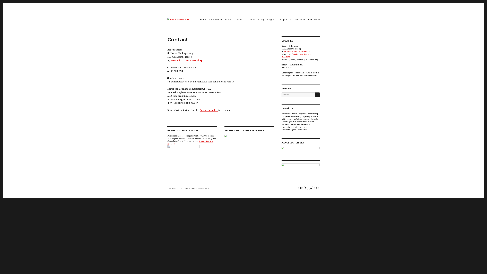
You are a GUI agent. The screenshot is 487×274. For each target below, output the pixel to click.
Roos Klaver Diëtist (175, 188)
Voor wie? (214, 19)
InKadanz (286, 57)
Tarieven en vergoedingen (260, 19)
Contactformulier (209, 110)
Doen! (228, 19)
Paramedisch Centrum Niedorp (187, 60)
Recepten (283, 19)
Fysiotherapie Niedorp (301, 54)
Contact (312, 19)
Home (202, 19)
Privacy (298, 19)
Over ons (239, 19)
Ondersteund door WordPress (197, 188)
